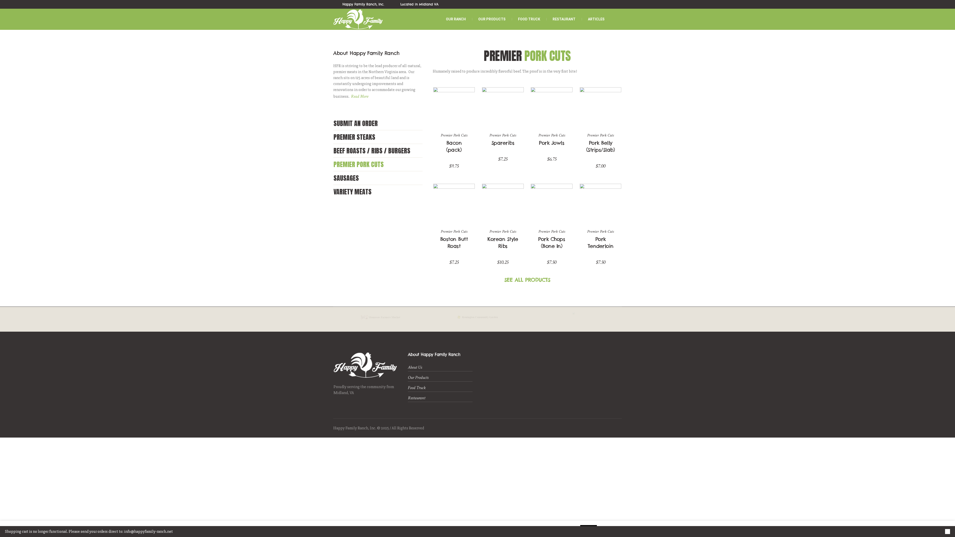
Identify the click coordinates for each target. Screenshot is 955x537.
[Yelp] (613, 4)
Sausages (346, 178)
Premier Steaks (354, 137)
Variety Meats (353, 192)
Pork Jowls (551, 143)
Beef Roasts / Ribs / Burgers (372, 151)
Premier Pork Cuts (359, 164)
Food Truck (417, 388)
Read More (359, 96)
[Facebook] (602, 4)
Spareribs (503, 143)
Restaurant (416, 398)
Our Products (418, 377)
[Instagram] (619, 4)
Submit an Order (356, 123)
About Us (415, 367)
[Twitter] (608, 4)
